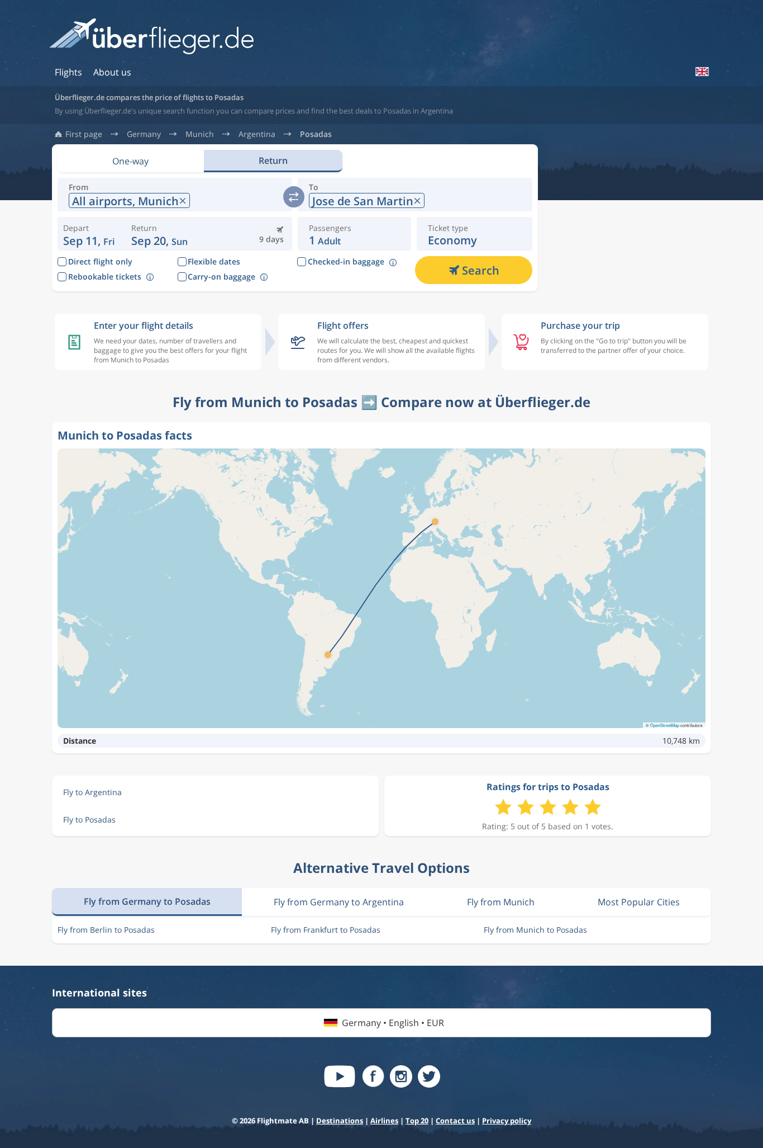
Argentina (257, 134)
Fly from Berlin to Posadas (106, 929)
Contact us (455, 1121)
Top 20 (417, 1121)
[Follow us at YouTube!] (339, 1076)
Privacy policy (506, 1121)
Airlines (384, 1121)
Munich (199, 134)
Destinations (339, 1121)
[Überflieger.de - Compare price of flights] (151, 37)
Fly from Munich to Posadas (535, 929)
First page (83, 134)
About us (112, 72)
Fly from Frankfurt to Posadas (325, 929)
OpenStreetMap (664, 725)
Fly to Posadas (89, 819)
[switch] (293, 196)
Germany (144, 134)
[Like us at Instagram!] (401, 1076)
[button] (159, 234)
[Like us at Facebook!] (373, 1076)
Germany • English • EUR (393, 1023)
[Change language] (701, 71)
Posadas (316, 134)
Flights (68, 72)
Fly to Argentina (92, 792)
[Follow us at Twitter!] (429, 1076)
